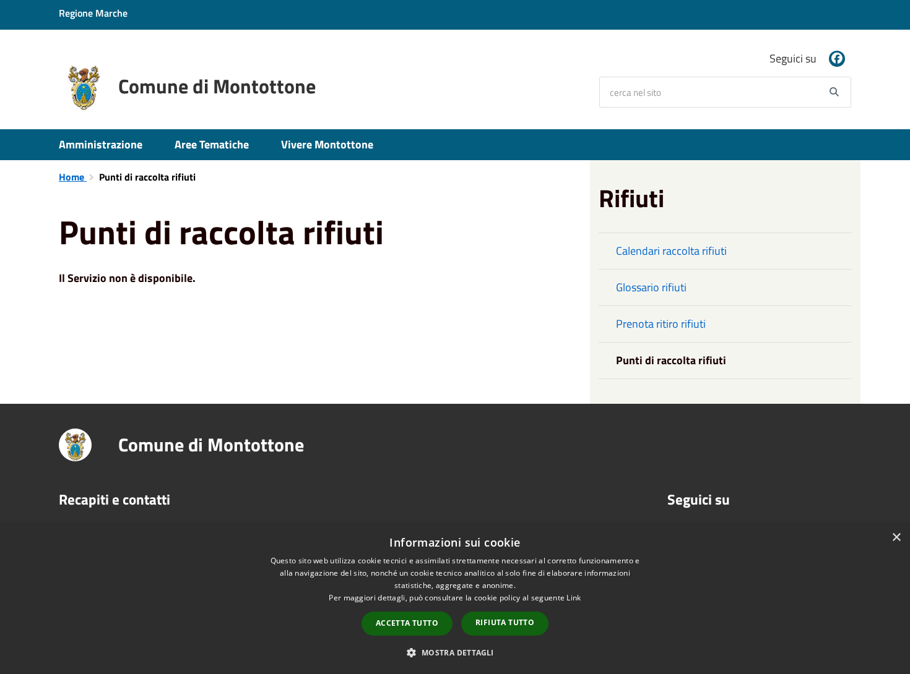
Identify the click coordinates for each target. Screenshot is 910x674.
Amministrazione (100, 144)
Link (573, 597)
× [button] (896, 537)
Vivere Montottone (327, 144)
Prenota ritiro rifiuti (661, 323)
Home (73, 176)
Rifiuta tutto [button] (504, 622)
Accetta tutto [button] (407, 623)
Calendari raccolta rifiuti (671, 250)
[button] (454, 652)
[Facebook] (837, 59)
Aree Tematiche (212, 144)
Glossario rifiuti (651, 287)
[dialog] (455, 599)
